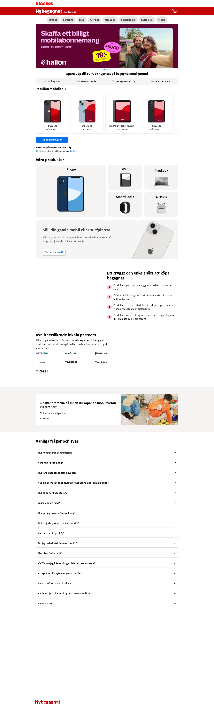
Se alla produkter (52, 139)
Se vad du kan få (54, 252)
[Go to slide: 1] (107, 69)
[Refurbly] (101, 353)
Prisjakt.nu (74, 151)
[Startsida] (44, 3)
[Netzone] (42, 353)
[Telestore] (71, 362)
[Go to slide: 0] (104, 69)
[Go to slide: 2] (109, 69)
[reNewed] (42, 362)
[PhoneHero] (101, 362)
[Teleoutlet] (71, 353)
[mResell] (42, 371)
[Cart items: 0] (174, 11)
